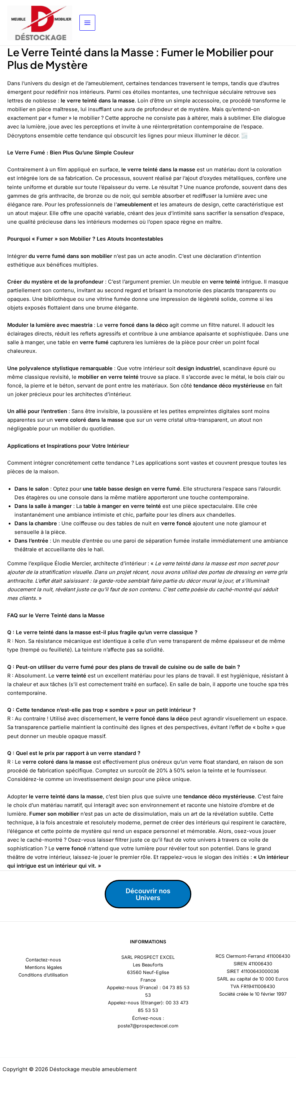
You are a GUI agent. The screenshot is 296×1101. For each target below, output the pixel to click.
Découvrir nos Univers (148, 894)
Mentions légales (43, 967)
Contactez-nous (43, 959)
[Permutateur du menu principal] (87, 23)
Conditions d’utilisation (43, 975)
